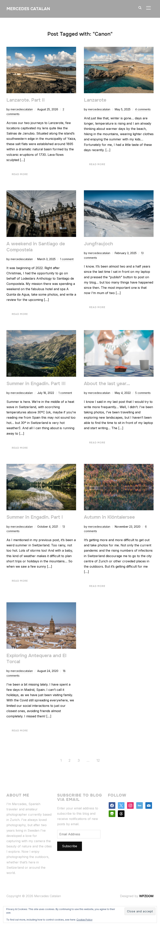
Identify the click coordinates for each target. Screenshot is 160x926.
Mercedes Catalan (28, 8)
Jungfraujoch (98, 244)
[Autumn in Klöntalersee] (119, 466)
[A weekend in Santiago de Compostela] (41, 193)
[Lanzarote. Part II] (41, 49)
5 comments (143, 392)
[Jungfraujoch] (119, 193)
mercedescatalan (22, 109)
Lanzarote (95, 100)
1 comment (67, 259)
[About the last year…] (119, 333)
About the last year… (107, 383)
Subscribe (69, 846)
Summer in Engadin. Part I (34, 517)
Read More (20, 174)
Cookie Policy (84, 919)
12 (98, 760)
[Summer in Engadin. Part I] (41, 466)
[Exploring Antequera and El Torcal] (41, 605)
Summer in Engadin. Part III (36, 383)
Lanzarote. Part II (25, 100)
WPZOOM (146, 896)
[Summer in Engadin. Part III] (41, 333)
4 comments (143, 109)
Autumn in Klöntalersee (109, 517)
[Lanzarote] (119, 49)
